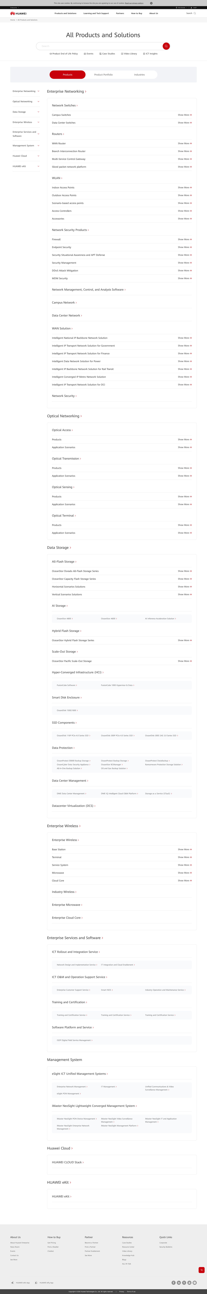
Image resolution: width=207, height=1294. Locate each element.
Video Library (130, 53)
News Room (15, 1247)
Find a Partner (90, 1247)
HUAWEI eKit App (23, 1283)
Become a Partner (91, 1243)
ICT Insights (152, 53)
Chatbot (51, 1251)
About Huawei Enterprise (19, 1243)
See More (13, 1260)
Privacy (121, 1291)
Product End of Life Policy (65, 53)
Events (90, 53)
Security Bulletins (165, 1247)
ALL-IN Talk (126, 1264)
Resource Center (128, 1247)
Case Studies (108, 53)
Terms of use (131, 1291)
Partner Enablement (92, 1251)
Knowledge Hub (128, 1255)
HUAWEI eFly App (46, 1283)
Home (12, 20)
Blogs (124, 1260)
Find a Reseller (53, 1247)
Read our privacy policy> (134, 3)
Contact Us (14, 1255)
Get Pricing (52, 1243)
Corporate (163, 1243)
